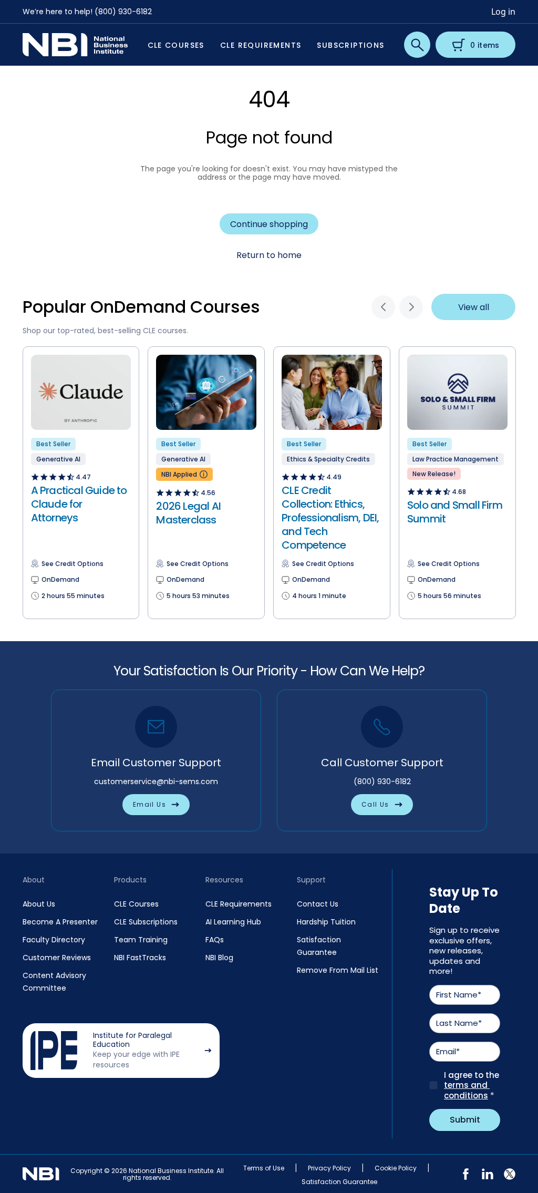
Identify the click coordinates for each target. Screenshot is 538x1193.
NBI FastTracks (140, 957)
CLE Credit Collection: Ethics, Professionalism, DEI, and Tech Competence (330, 517)
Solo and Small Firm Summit (454, 512)
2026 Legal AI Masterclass (188, 513)
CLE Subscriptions (146, 922)
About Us (39, 904)
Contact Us (317, 904)
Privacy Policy (329, 1168)
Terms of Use (263, 1168)
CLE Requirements (238, 904)
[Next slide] (411, 307)
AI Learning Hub (233, 922)
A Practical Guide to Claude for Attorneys (79, 504)
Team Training (141, 939)
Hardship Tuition (326, 922)
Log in (503, 11)
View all (473, 307)
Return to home (269, 255)
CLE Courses (136, 904)
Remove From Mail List (337, 970)
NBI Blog (219, 957)
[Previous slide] (383, 307)
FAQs (214, 939)
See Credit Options (73, 564)
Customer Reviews (57, 957)
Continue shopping (269, 224)
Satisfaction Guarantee (339, 1181)
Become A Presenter (60, 922)
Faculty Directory (54, 939)
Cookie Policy (396, 1168)
